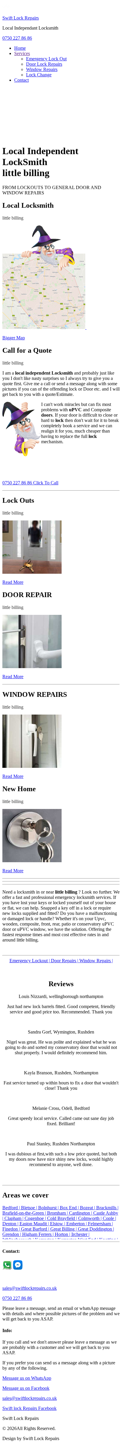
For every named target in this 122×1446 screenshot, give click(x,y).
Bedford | (11, 1207)
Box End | (70, 1207)
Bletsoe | (29, 1207)
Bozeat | (88, 1207)
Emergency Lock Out (46, 58)
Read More (12, 582)
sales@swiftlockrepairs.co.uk (29, 1288)
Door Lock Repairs (44, 64)
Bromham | (58, 1213)
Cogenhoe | (36, 1218)
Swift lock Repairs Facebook (29, 1408)
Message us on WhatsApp (26, 1378)
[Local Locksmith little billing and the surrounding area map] (44, 327)
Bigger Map (13, 337)
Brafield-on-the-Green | (24, 1213)
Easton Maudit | (35, 1223)
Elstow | (58, 1223)
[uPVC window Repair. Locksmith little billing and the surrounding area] (32, 766)
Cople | (109, 1218)
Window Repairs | (96, 960)
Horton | (63, 1234)
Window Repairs (41, 69)
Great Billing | (64, 1228)
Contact (21, 80)
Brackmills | (107, 1207)
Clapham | (14, 1218)
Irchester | (80, 1234)
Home (20, 48)
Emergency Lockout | (30, 960)
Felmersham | (100, 1223)
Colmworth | (90, 1218)
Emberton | (77, 1223)
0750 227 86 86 (17, 38)
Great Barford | (35, 1228)
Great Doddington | (96, 1228)
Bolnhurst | (49, 1207)
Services (22, 53)
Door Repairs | (65, 960)
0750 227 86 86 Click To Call (30, 482)
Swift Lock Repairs (20, 17)
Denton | (11, 1223)
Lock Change (39, 74)
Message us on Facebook (25, 1388)
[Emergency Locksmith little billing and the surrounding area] (32, 572)
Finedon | (11, 1228)
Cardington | (81, 1213)
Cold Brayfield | (62, 1218)
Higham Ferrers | (38, 1234)
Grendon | (12, 1234)
